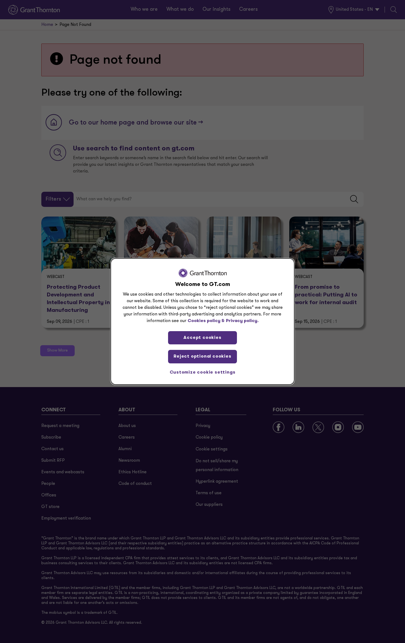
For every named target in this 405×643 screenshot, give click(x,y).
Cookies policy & (206, 321)
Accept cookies (202, 338)
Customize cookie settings (203, 372)
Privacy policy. (242, 321)
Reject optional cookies (202, 356)
